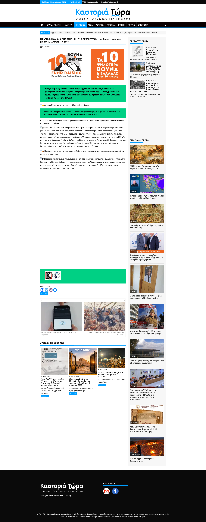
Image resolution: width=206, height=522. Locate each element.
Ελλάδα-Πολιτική (54, 25)
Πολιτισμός (80, 25)
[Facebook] (42, 290)
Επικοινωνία (143, 25)
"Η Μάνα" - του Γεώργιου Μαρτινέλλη (111, 2)
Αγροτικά (111, 25)
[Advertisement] (147, 119)
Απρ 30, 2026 (152, 81)
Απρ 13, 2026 (103, 369)
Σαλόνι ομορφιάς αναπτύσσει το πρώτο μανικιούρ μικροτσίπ (58, 334)
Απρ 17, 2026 (46, 376)
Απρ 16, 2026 (75, 376)
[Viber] (51, 290)
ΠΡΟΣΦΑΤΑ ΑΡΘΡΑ (139, 41)
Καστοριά (68, 25)
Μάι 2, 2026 (151, 63)
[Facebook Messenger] (55, 290)
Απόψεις (131, 25)
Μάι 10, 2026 (152, 47)
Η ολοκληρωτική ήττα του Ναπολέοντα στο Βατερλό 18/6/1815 (107, 334)
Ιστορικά (121, 25)
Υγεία (90, 25)
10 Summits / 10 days (80, 105)
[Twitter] (46, 290)
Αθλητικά (100, 25)
